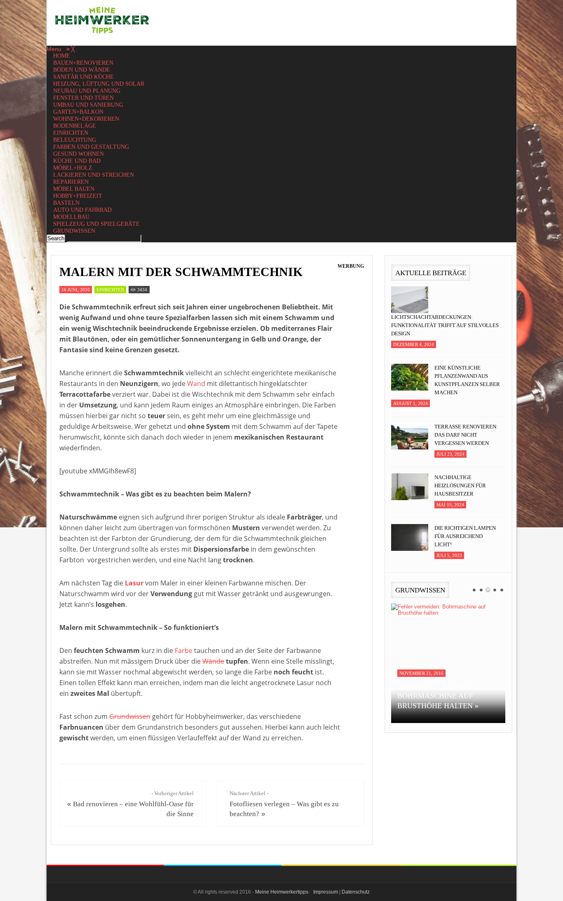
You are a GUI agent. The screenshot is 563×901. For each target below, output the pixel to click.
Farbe (183, 650)
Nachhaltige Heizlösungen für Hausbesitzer (460, 485)
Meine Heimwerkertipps (281, 892)
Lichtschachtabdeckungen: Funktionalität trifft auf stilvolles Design (445, 325)
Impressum (325, 892)
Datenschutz (356, 892)
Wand (196, 383)
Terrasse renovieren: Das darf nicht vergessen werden (466, 435)
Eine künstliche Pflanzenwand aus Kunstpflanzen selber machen (467, 380)
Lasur (134, 582)
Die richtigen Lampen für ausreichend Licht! (465, 536)
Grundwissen (129, 716)
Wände (213, 661)
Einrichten (110, 289)
